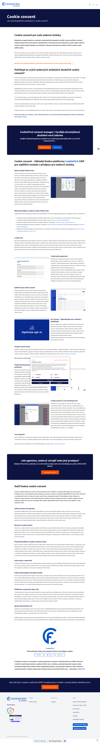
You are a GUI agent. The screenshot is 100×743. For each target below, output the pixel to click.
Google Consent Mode (52, 224)
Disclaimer (75, 716)
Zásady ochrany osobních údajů (61, 360)
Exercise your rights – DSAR (79, 705)
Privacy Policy (76, 709)
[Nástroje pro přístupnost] (98, 148)
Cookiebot (53, 701)
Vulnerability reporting (78, 719)
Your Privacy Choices (55, 741)
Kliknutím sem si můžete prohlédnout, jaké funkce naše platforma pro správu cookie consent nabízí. (42, 63)
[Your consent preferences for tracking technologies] (97, 740)
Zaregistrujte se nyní (50, 687)
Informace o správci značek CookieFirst (64, 222)
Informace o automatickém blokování (60, 220)
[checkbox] (33, 374)
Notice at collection (40, 741)
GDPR (26, 43)
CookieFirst (80, 669)
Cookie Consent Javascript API (57, 444)
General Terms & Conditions (79, 701)
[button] (34, 360)
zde (36, 370)
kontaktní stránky (21, 116)
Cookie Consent (33, 701)
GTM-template (64, 224)
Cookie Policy (76, 712)
